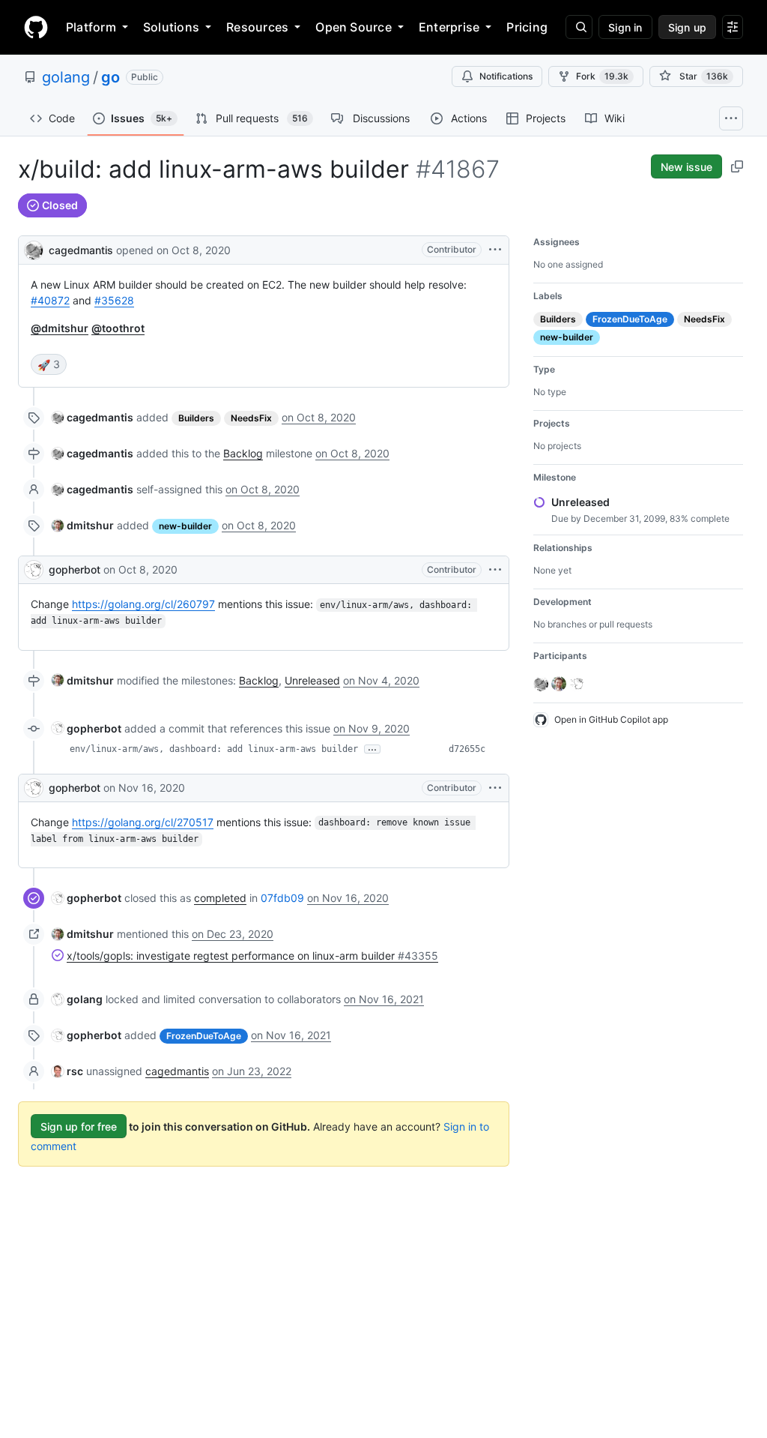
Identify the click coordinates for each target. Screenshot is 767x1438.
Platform (91, 26)
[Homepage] (36, 27)
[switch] (49, 364)
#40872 (50, 300)
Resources (257, 26)
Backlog (243, 453)
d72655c (467, 749)
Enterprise (449, 26)
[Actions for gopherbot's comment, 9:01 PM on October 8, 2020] (495, 569)
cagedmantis (81, 250)
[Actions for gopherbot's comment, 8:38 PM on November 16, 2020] (495, 787)
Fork (602, 76)
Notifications (506, 76)
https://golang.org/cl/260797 (143, 604)
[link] (92, 417)
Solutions (171, 26)
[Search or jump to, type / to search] (579, 27)
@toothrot (118, 328)
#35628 (114, 300)
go (110, 77)
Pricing (527, 26)
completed (220, 897)
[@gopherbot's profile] (34, 570)
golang (66, 77)
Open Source (353, 26)
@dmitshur (59, 328)
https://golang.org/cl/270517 (142, 822)
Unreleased (312, 680)
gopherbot (74, 569)
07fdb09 (282, 897)
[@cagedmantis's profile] (34, 248)
